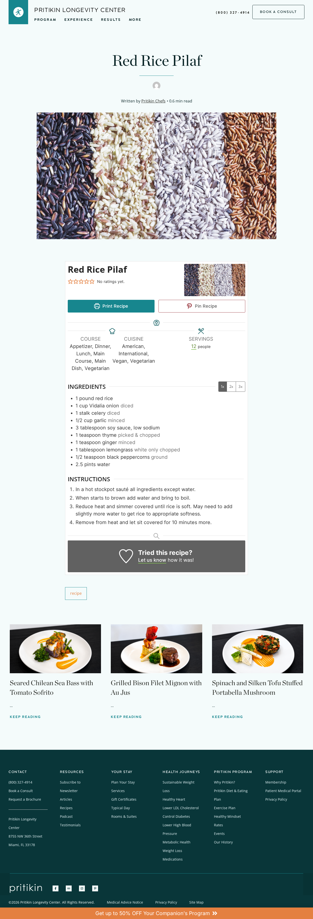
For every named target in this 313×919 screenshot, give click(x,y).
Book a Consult (21, 790)
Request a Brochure (25, 799)
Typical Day (120, 808)
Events (219, 833)
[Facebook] (55, 888)
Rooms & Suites (124, 816)
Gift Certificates (123, 799)
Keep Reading (25, 716)
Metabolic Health (176, 842)
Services (118, 790)
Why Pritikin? (224, 782)
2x (231, 386)
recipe (76, 593)
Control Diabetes (176, 816)
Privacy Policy (276, 799)
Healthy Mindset (227, 816)
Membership (275, 782)
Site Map (196, 902)
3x (240, 386)
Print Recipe (114, 306)
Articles (66, 799)
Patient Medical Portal (283, 790)
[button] (70, 281)
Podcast (66, 816)
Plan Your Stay (123, 782)
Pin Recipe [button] (205, 306)
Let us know (152, 560)
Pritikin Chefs (153, 101)
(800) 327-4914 (233, 12)
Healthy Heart (174, 799)
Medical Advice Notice (125, 902)
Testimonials (70, 825)
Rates (218, 825)
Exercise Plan (224, 808)
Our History (223, 842)
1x (222, 386)
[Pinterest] (95, 888)
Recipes (66, 808)
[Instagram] (82, 888)
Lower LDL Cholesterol (181, 808)
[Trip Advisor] (69, 888)
